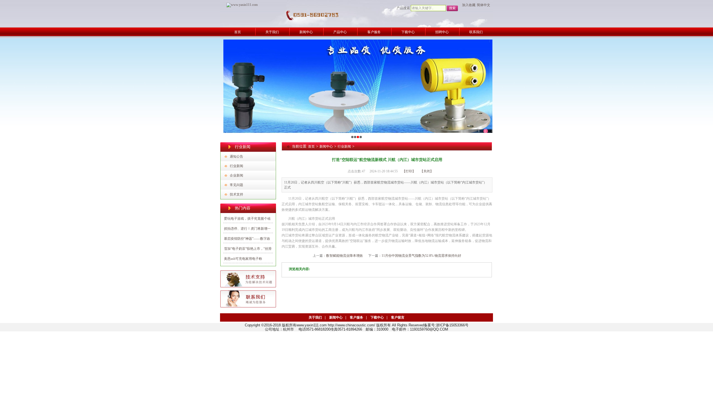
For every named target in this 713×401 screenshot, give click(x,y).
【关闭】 (426, 171)
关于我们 (315, 317)
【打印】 (409, 171)
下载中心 (377, 317)
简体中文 (483, 5)
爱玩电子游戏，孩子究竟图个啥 (247, 219)
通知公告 (236, 156)
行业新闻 (236, 166)
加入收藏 (468, 5)
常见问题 (236, 185)
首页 (311, 146)
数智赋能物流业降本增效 (344, 256)
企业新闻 (236, 175)
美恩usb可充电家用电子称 (243, 259)
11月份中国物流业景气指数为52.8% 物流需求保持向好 (421, 256)
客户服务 (356, 317)
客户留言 (397, 317)
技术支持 (236, 194)
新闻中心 (326, 146)
